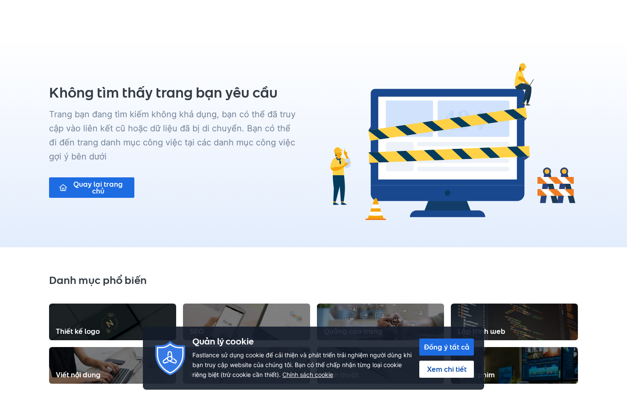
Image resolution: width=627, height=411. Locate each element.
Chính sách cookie (307, 374)
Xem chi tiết (447, 369)
